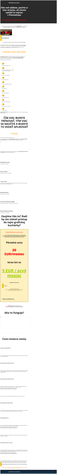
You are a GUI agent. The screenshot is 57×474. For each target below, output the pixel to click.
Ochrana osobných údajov (17, 471)
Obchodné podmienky (11, 471)
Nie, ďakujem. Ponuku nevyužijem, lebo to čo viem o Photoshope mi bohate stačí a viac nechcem (14, 467)
